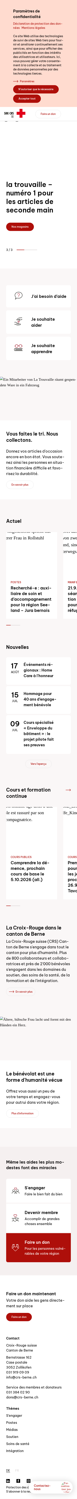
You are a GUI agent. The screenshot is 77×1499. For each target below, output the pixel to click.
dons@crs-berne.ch (22, 1397)
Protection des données (22, 1487)
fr (17, 1470)
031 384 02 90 (18, 1392)
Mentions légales (33, 28)
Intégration (15, 1451)
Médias (12, 1430)
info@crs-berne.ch (21, 1377)
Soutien (12, 1437)
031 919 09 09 (17, 1372)
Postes (11, 1422)
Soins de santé (17, 1444)
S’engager (14, 1415)
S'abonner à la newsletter (23, 1491)
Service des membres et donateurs (34, 1387)
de (8, 1470)
